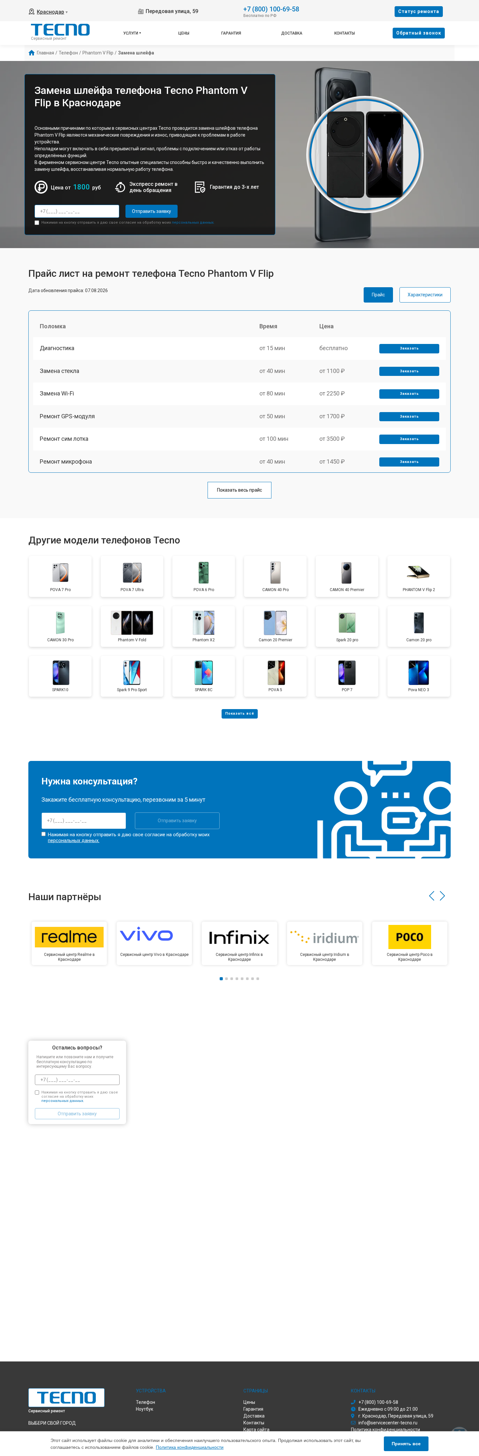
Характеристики (425, 294)
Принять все (406, 1443)
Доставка (291, 33)
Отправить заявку (151, 211)
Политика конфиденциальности (190, 1447)
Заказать (409, 348)
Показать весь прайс (239, 490)
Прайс (378, 294)
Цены (183, 33)
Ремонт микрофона (66, 461)
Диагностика (57, 348)
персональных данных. (193, 222)
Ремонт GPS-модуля (67, 416)
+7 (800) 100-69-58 (271, 8)
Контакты (344, 33)
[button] (431, 896)
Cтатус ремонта (418, 11)
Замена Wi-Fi (57, 393)
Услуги (130, 33)
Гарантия (231, 33)
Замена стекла (59, 370)
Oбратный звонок (418, 33)
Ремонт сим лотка (64, 438)
